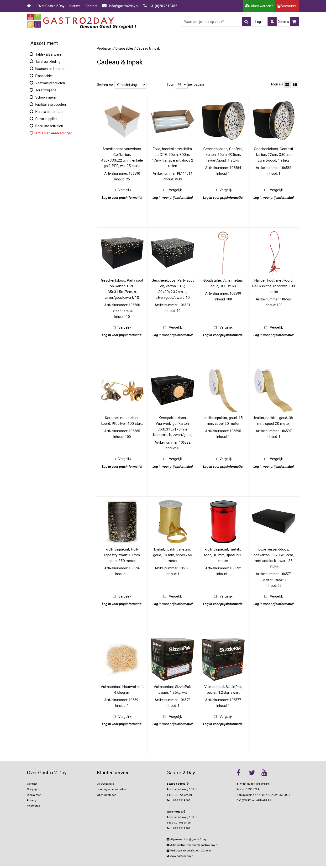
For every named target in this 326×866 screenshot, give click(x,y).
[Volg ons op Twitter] (254, 773)
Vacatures (288, 6)
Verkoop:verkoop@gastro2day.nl (190, 850)
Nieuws (74, 6)
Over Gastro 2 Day (50, 6)
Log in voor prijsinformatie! (122, 197)
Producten (105, 48)
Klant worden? (261, 6)
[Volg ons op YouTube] (266, 773)
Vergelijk (124, 190)
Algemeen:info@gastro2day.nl (189, 839)
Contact (91, 6)
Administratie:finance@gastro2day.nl (193, 845)
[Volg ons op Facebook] (242, 773)
